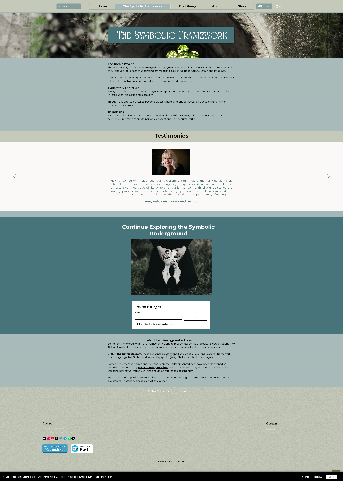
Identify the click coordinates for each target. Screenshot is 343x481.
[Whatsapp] (69, 438)
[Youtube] (52, 438)
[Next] (328, 176)
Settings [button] (305, 476)
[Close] (339, 477)
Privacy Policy (106, 476)
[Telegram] (65, 438)
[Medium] (44, 438)
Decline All (318, 476)
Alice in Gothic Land (53, 428)
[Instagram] (48, 438)
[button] (281, 6)
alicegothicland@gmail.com (58, 432)
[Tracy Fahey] (171, 204)
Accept (331, 476)
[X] (56, 438)
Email (138, 312)
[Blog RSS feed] (73, 438)
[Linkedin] (60, 438)
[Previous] (14, 176)
